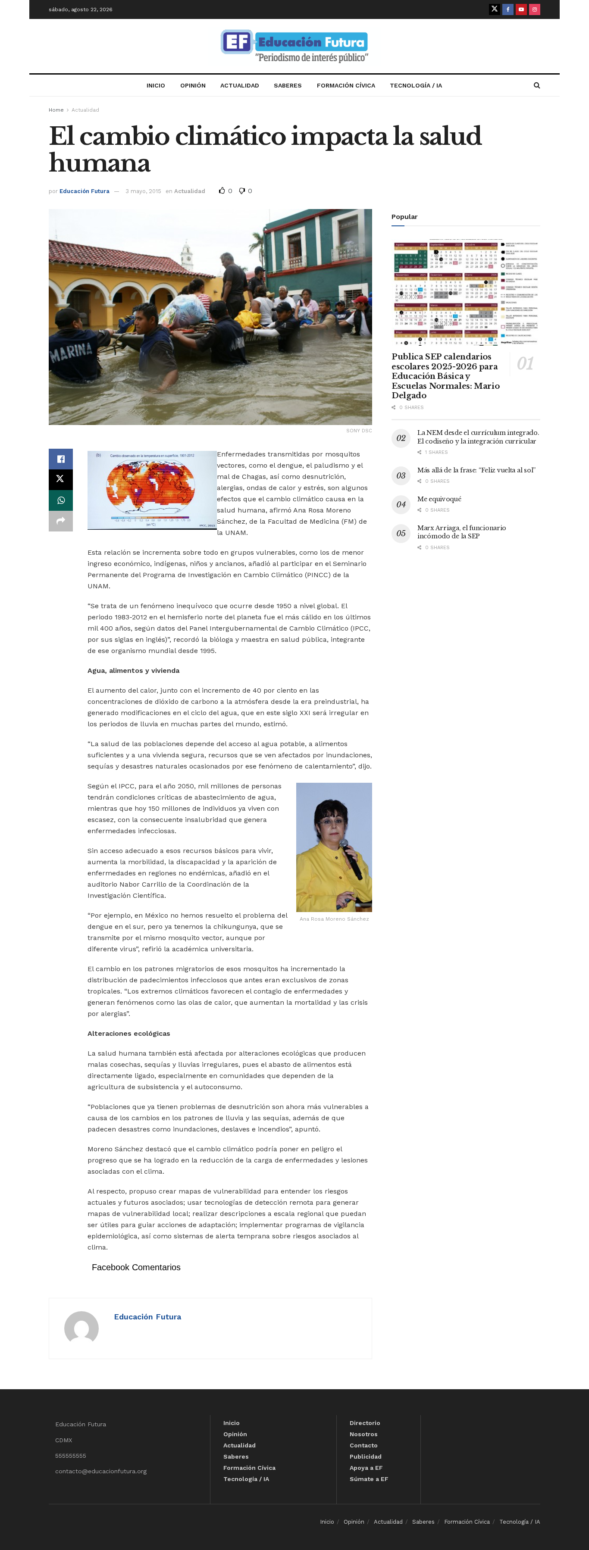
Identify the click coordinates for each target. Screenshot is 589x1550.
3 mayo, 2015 (143, 191)
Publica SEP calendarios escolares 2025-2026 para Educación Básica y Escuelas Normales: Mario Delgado (445, 376)
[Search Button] (537, 85)
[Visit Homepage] (294, 46)
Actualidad (239, 85)
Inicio (156, 85)
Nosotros (364, 1434)
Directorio (365, 1422)
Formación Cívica (346, 85)
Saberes (288, 85)
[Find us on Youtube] (521, 9)
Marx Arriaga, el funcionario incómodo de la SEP (461, 532)
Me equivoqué (439, 499)
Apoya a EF (366, 1467)
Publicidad (366, 1456)
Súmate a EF (369, 1478)
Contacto (364, 1445)
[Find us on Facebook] (508, 9)
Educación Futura (85, 191)
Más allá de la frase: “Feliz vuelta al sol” (476, 470)
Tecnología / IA (416, 85)
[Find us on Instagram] (534, 9)
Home (56, 110)
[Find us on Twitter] (494, 9)
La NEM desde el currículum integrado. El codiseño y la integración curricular (478, 437)
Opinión (193, 85)
